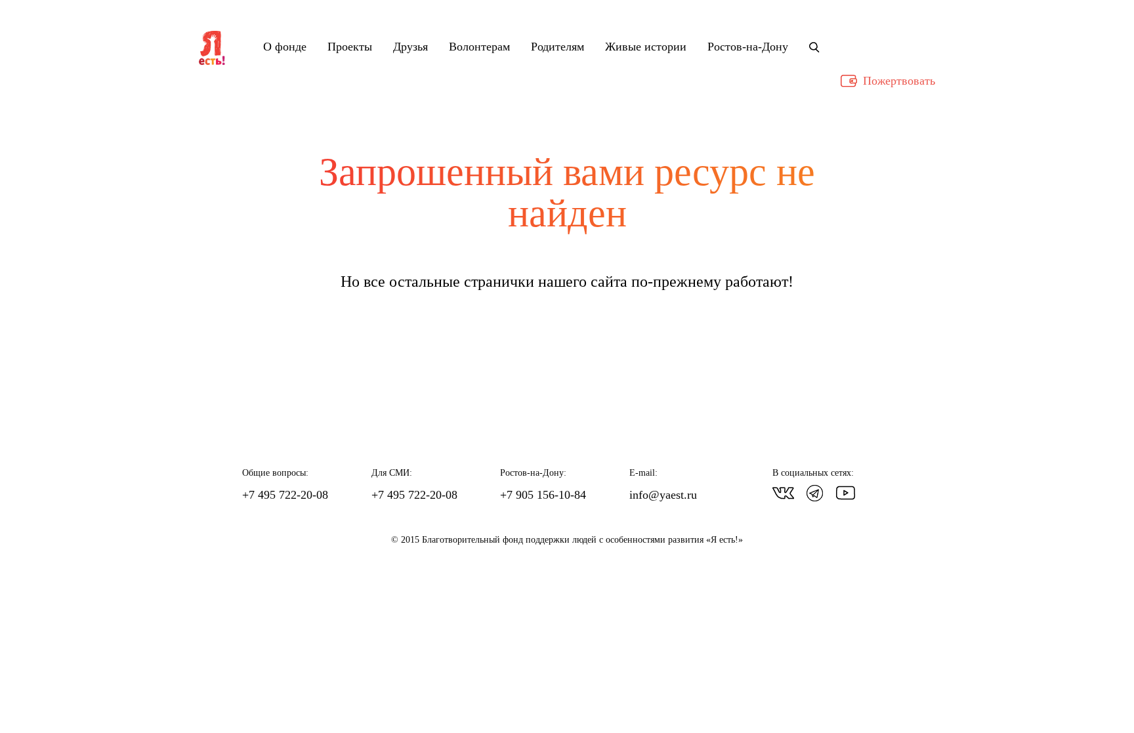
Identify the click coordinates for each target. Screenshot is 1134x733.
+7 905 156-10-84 (543, 494)
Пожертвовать (899, 80)
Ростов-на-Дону (747, 47)
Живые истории (645, 47)
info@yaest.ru (663, 494)
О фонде (284, 47)
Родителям (557, 47)
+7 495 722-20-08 (285, 494)
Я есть (212, 49)
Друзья (410, 47)
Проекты (349, 47)
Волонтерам (479, 47)
